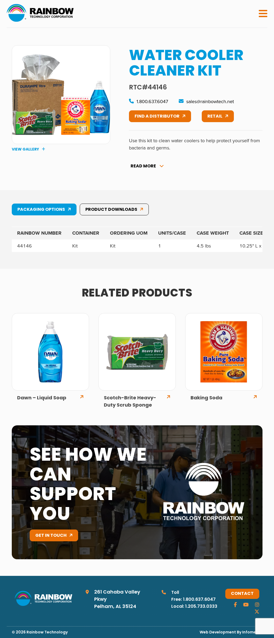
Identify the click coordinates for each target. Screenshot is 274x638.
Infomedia (252, 632)
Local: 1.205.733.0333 (194, 606)
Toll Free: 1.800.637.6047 (193, 596)
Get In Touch (51, 535)
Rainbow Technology (47, 632)
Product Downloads (111, 209)
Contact (242, 594)
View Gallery (25, 149)
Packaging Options (41, 209)
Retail (214, 116)
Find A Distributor (157, 116)
